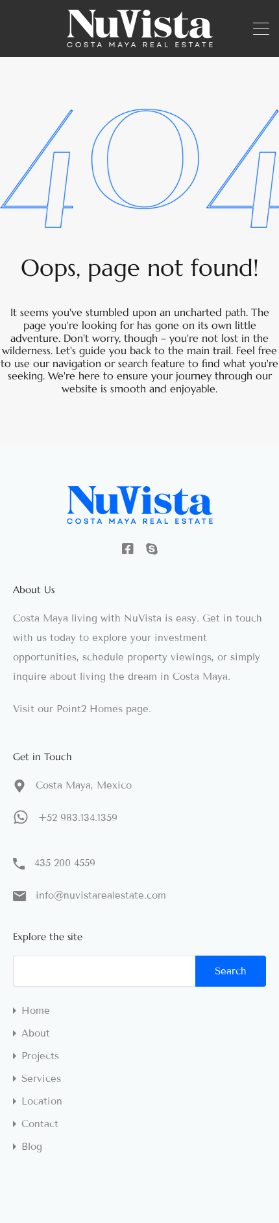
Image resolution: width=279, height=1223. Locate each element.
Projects (40, 1056)
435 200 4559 (64, 863)
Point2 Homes (89, 709)
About (35, 1033)
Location (41, 1101)
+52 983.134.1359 (77, 818)
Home (35, 1011)
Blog (31, 1147)
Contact (39, 1124)
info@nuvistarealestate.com (101, 895)
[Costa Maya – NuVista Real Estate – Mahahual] (140, 41)
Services (41, 1079)
